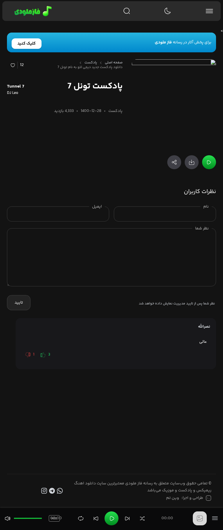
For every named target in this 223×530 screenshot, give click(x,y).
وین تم (172, 498)
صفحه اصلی (114, 62)
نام (206, 207)
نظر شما (202, 228)
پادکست (90, 62)
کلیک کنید (26, 43)
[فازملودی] (32, 11)
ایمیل (97, 207)
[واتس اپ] (60, 491)
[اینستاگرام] (45, 491)
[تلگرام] (53, 491)
